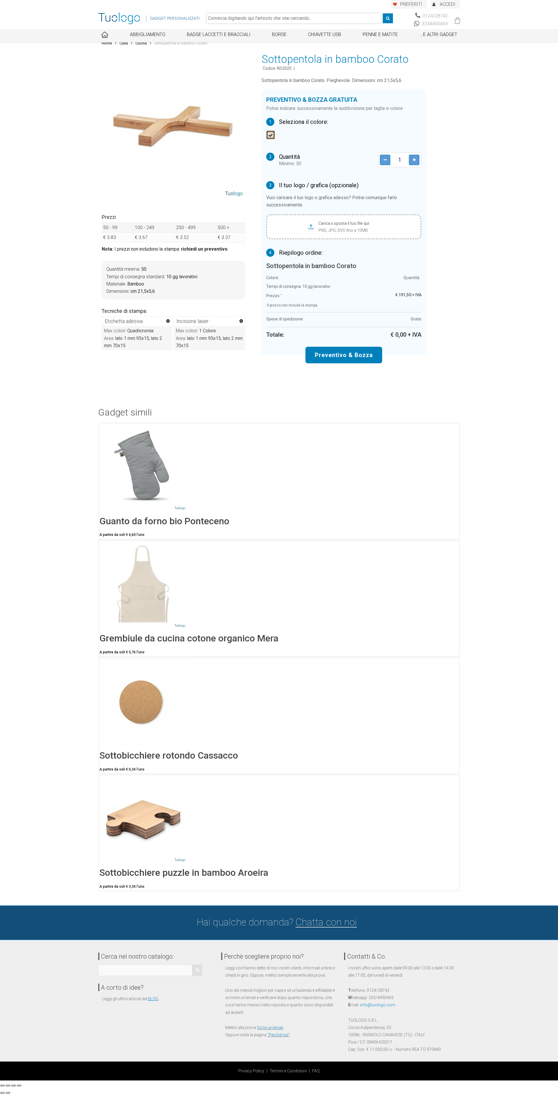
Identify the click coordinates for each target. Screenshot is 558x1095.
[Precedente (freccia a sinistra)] (2, 1093)
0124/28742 (434, 16)
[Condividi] (8, 1085)
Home (107, 43)
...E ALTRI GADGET (438, 34)
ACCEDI (447, 4)
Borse (279, 34)
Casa (123, 43)
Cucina (141, 43)
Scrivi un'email (270, 1027)
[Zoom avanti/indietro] (19, 1085)
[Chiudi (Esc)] (2, 1085)
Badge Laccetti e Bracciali (219, 34)
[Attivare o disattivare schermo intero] (13, 1085)
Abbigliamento (147, 34)
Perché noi (278, 1034)
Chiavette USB (324, 34)
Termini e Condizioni (288, 1071)
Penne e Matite (380, 34)
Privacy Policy (251, 1071)
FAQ (316, 1071)
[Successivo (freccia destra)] (8, 1093)
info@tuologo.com (377, 1005)
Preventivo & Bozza (344, 354)
